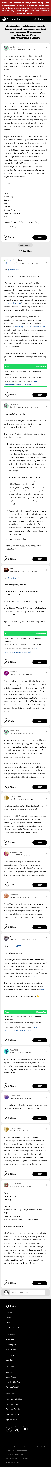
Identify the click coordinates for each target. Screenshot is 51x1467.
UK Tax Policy (24, 1458)
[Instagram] (9, 1429)
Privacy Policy (10, 1451)
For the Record (12, 1327)
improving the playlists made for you (30, 326)
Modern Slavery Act (12, 1458)
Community (13, 19)
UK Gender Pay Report (13, 1462)
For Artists (10, 1339)
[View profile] (6, 48)
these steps (32, 10)
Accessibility (19, 1454)
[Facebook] (25, 1429)
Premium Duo (12, 1404)
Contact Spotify (13, 1387)
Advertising (11, 1349)
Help (37, 223)
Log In (40, 19)
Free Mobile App (13, 1382)
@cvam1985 (16, 946)
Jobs (8, 1322)
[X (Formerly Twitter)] (17, 1429)
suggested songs (11, 227)
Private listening (14, 303)
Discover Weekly (27, 223)
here (33, 976)
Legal (8, 1447)
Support (9, 1371)
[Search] (35, 19)
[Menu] (47, 19)
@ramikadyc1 (13, 269)
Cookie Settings (21, 1451)
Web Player (11, 1377)
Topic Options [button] (24, 245)
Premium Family (13, 1409)
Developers (11, 1344)
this (17, 601)
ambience (15, 223)
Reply (39, 237)
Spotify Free (11, 1419)
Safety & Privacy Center (19, 1447)
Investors (10, 1354)
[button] (47, 48)
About (8, 1317)
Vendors (9, 1360)
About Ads (9, 1454)
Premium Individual (14, 1399)
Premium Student (13, 1414)
